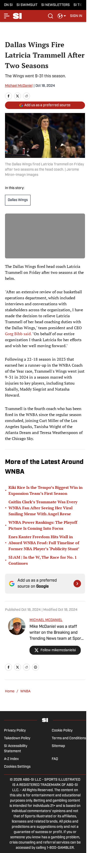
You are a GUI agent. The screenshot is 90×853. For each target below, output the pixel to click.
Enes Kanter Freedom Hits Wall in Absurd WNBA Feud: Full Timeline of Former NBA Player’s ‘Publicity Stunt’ (43, 542)
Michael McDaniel (18, 86)
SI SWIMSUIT (27, 5)
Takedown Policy (17, 738)
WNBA (25, 691)
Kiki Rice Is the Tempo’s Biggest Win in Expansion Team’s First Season (45, 490)
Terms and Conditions (69, 738)
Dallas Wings (18, 200)
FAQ (55, 759)
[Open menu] (7, 16)
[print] (35, 667)
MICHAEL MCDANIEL (46, 620)
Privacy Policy (15, 731)
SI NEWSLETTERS (55, 5)
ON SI (8, 5)
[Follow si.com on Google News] (77, 583)
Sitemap (58, 746)
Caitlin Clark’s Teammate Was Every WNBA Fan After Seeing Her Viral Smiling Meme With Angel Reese (42, 508)
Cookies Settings (17, 767)
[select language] (62, 15)
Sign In (76, 16)
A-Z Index (11, 759)
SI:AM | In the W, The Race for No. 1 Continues (42, 560)
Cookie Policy (62, 731)
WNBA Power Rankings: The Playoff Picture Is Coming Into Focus (42, 525)
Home (9, 691)
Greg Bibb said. (18, 333)
